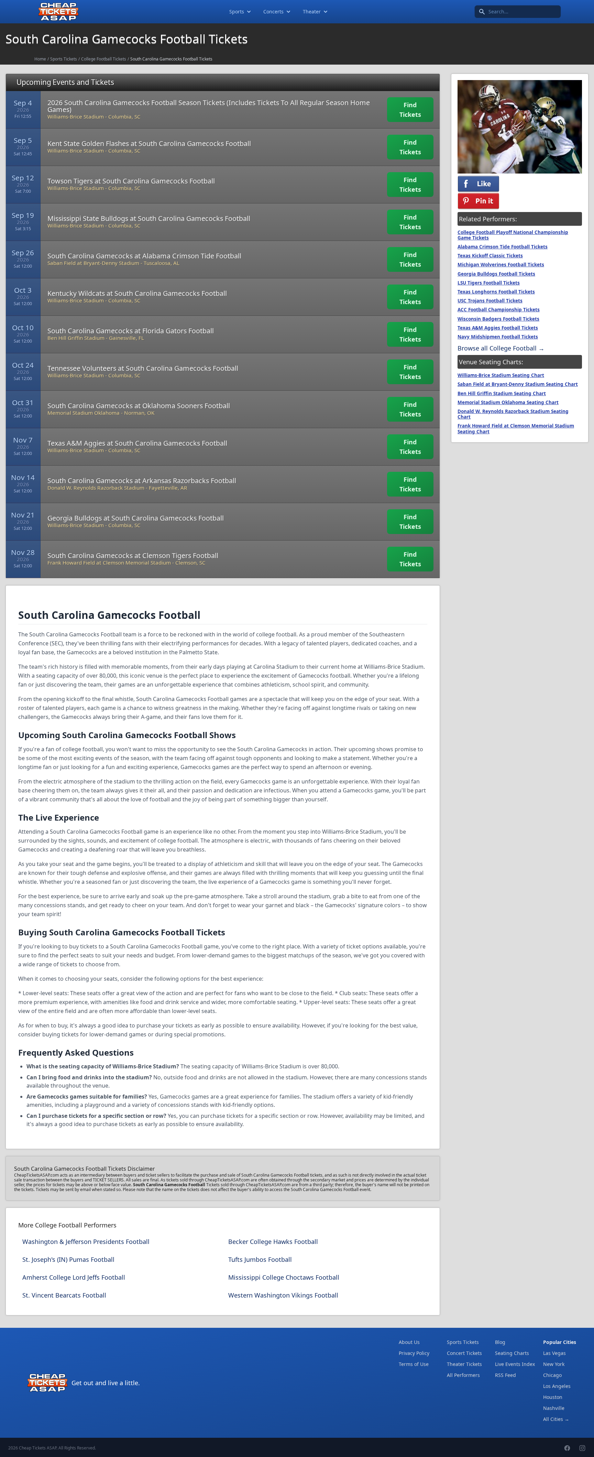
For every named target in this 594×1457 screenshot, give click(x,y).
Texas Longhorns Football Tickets (496, 292)
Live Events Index (515, 1364)
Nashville (553, 1408)
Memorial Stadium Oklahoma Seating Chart (508, 402)
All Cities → (556, 1419)
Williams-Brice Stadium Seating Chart (501, 375)
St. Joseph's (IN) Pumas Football (68, 1259)
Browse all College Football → (501, 348)
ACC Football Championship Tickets (499, 310)
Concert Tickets (464, 1353)
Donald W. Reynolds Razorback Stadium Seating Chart (513, 414)
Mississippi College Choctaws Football (283, 1277)
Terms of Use (414, 1364)
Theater (312, 11)
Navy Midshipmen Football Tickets (498, 337)
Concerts (273, 11)
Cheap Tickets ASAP (37, 1448)
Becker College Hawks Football (273, 1241)
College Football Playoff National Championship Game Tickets (513, 235)
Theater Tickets (464, 1364)
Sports (236, 11)
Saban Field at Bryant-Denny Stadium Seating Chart (518, 384)
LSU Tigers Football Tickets (489, 283)
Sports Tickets (63, 59)
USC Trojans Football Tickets (490, 301)
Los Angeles (557, 1386)
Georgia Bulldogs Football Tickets (496, 274)
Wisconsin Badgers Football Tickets (498, 319)
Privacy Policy (414, 1353)
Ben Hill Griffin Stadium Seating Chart (502, 393)
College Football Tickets (103, 59)
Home (40, 59)
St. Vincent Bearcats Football (64, 1295)
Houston (552, 1397)
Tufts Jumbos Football (260, 1259)
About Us (409, 1342)
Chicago (552, 1375)
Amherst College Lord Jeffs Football (73, 1277)
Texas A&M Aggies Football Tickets (498, 328)
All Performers (463, 1375)
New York (553, 1364)
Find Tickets (410, 110)
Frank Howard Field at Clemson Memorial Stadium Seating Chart (516, 428)
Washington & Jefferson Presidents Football (86, 1241)
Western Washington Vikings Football (283, 1295)
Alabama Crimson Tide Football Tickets (503, 247)
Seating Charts (512, 1353)
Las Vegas (554, 1353)
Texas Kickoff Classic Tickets (490, 256)
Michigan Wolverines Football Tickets (501, 265)
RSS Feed (505, 1375)
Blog (500, 1342)
